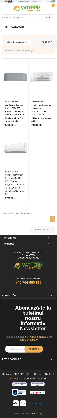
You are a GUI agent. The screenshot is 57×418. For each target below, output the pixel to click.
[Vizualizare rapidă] (21, 92)
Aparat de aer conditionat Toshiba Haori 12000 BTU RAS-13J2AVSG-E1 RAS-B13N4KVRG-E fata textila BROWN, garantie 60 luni (14, 111)
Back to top (42, 229)
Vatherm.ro (15, 378)
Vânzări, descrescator (18, 43)
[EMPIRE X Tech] (36, 413)
